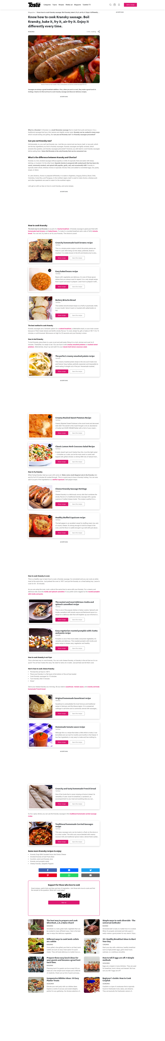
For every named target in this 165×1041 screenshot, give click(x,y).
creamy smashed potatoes (76, 345)
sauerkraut (69, 687)
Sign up (63, 902)
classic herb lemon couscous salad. (75, 347)
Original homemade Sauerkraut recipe (73, 698)
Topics (54, 5)
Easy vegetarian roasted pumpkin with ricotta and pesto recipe (76, 631)
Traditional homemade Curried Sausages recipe (74, 825)
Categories (47, 5)
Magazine (77, 5)
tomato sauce (79, 687)
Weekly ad (69, 5)
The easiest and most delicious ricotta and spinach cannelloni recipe (74, 603)
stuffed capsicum (58, 480)
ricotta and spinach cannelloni (54, 592)
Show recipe (62, 258)
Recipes (61, 5)
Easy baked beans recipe (66, 271)
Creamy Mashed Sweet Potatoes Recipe (73, 417)
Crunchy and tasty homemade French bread (75, 788)
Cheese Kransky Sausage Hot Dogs (71, 488)
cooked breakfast (65, 329)
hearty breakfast (63, 229)
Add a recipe (130, 5)
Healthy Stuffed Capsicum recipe (70, 517)
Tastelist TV (87, 5)
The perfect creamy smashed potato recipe (75, 356)
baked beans (52, 231)
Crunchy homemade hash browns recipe (74, 242)
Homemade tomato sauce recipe (70, 727)
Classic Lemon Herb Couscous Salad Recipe (75, 446)
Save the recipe (77, 258)
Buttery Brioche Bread (65, 300)
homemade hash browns (36, 231)
